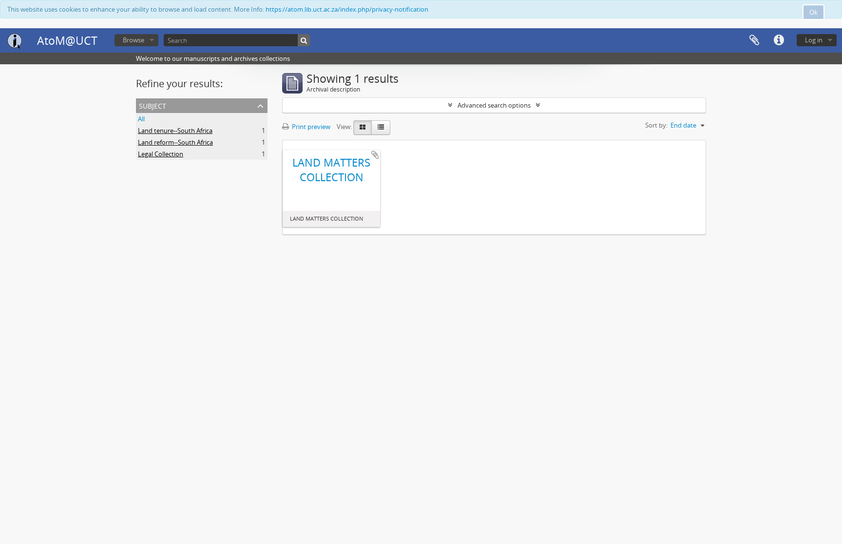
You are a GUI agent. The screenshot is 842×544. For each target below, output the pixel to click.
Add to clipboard (375, 155)
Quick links (778, 40)
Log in (814, 40)
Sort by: (656, 125)
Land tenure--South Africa (175, 130)
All (141, 118)
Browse (133, 40)
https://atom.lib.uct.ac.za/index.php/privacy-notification (347, 9)
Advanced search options (494, 105)
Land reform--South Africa (175, 142)
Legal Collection (160, 154)
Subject (152, 105)
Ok (813, 12)
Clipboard (754, 40)
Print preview (310, 126)
